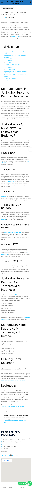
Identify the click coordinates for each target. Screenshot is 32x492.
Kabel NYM (11, 181)
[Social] (2, 455)
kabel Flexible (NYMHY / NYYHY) (12, 232)
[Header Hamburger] (2, 2)
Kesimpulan (7, 80)
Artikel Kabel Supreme (7, 8)
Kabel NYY (4, 196)
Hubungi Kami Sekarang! (10, 78)
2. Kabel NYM (9, 60)
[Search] (28, 2)
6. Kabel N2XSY (9, 67)
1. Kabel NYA (9, 59)
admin (4, 17)
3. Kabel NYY (9, 62)
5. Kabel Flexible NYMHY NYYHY (14, 66)
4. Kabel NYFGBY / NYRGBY (13, 64)
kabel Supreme (15, 36)
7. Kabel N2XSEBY (10, 69)
